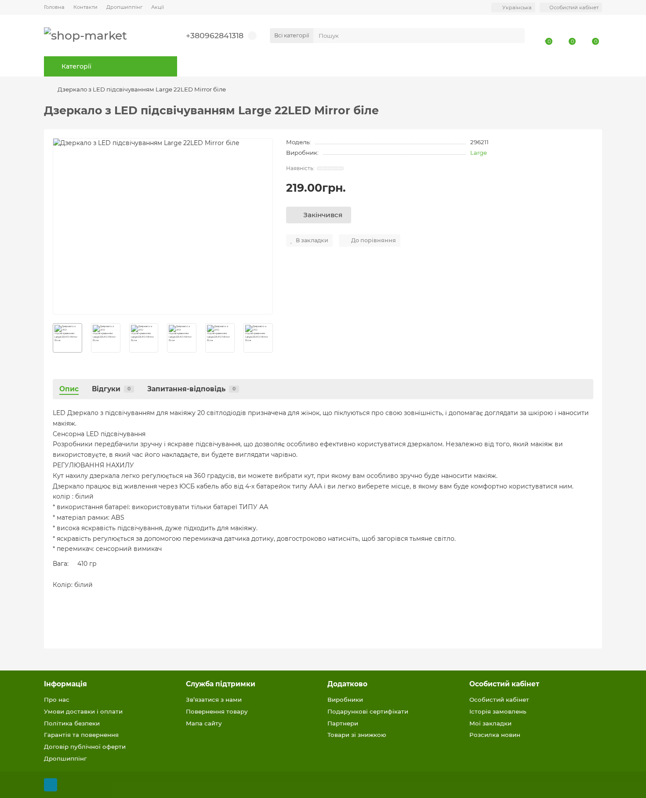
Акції (157, 7)
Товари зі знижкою (356, 734)
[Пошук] (515, 36)
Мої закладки (490, 723)
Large (478, 152)
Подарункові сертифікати (367, 711)
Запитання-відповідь (191, 389)
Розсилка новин (494, 734)
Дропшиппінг (124, 7)
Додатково (347, 684)
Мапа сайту (204, 723)
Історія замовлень (497, 711)
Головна (54, 7)
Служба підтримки (220, 684)
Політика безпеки (72, 723)
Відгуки (111, 389)
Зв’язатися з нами (214, 699)
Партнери (342, 723)
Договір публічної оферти (85, 746)
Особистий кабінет (504, 684)
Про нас (56, 699)
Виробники (345, 699)
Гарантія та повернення (81, 734)
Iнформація (65, 684)
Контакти (85, 7)
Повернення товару (217, 711)
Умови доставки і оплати (83, 711)
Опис (69, 389)
